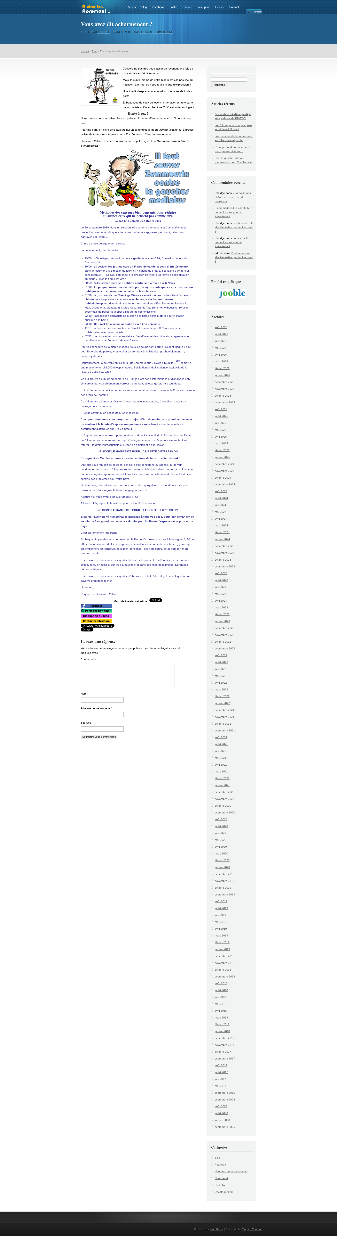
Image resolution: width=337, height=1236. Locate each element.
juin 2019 (220, 915)
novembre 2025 (224, 388)
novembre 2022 (224, 634)
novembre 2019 (224, 880)
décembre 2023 (224, 546)
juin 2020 (220, 833)
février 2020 (222, 860)
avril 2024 (221, 518)
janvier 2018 (222, 1031)
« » (233, 197)
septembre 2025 (225, 402)
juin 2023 (220, 587)
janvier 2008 (222, 1120)
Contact (234, 7)
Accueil (132, 7)
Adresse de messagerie (96, 708)
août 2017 (221, 1065)
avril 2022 (221, 682)
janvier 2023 (222, 621)
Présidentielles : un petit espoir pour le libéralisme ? (234, 212)
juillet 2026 (221, 334)
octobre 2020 (223, 805)
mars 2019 (221, 935)
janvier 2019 (222, 949)
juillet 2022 (221, 662)
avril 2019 (221, 928)
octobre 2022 (223, 641)
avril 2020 (221, 846)
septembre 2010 (225, 1092)
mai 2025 (220, 429)
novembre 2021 (224, 716)
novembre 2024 (224, 470)
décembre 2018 (224, 956)
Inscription (204, 7)
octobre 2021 (223, 723)
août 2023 (221, 573)
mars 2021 (221, 771)
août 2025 (221, 409)
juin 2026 (220, 340)
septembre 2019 (225, 894)
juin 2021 (220, 751)
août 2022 (221, 655)
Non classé (221, 1178)
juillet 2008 (221, 1113)
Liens (219, 7)
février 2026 (222, 368)
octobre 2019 (223, 887)
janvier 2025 (222, 457)
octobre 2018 (223, 969)
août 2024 (221, 491)
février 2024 (222, 532)
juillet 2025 (221, 416)
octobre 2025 (223, 395)
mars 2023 (221, 607)
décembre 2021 (224, 710)
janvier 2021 (222, 785)
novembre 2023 (224, 552)
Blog (144, 7)
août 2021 (221, 737)
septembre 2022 (225, 648)
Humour (187, 7)
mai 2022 (220, 675)
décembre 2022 (224, 628)
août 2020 (221, 819)
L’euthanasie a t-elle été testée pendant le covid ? (234, 227)
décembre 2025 (224, 381)
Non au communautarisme (231, 1171)
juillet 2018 (221, 990)
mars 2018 (221, 1017)
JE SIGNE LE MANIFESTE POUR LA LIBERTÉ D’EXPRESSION (138, 451)
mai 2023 (220, 593)
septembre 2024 (225, 484)
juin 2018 (220, 997)
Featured (220, 1164)
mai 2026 (220, 347)
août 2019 (221, 901)
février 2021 (222, 778)
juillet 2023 (221, 580)
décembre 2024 (224, 464)
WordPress (216, 1229)
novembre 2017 (224, 1044)
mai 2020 (220, 839)
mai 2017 (220, 1085)
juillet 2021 (221, 744)
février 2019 (222, 942)
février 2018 (222, 1024)
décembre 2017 (224, 1038)
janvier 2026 (222, 375)
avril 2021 (221, 764)
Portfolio (220, 1185)
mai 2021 (220, 757)
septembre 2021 (225, 730)
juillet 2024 (221, 498)
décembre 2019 (224, 874)
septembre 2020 (225, 812)
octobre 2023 (223, 559)
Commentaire (89, 659)
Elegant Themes (252, 1229)
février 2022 (222, 696)
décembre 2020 (224, 792)
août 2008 (221, 1106)
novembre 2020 (224, 798)
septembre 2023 (225, 566)
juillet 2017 (221, 1072)
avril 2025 (221, 436)
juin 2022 (220, 669)
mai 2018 (220, 1003)
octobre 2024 (223, 477)
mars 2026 (221, 361)
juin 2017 (220, 1079)
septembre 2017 (225, 1058)
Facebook (158, 7)
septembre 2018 (225, 976)
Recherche (257, 12)
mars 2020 (221, 853)
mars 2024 (221, 525)
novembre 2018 (224, 962)
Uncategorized (224, 1191)
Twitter (173, 7)
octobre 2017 (223, 1051)
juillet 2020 (221, 826)
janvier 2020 (222, 867)
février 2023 (222, 614)
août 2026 (221, 327)
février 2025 (222, 450)
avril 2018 (221, 1010)
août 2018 (221, 983)
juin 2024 (220, 505)
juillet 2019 (221, 908)
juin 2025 (220, 422)
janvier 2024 (222, 539)
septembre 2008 (225, 1099)
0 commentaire (161, 32)
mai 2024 (220, 511)
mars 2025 (221, 443)
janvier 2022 (222, 703)
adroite (104, 32)
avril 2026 (221, 354)
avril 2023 (221, 600)
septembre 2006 (225, 1126)
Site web (86, 722)
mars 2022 (221, 689)
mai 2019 (220, 921)
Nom (84, 693)
